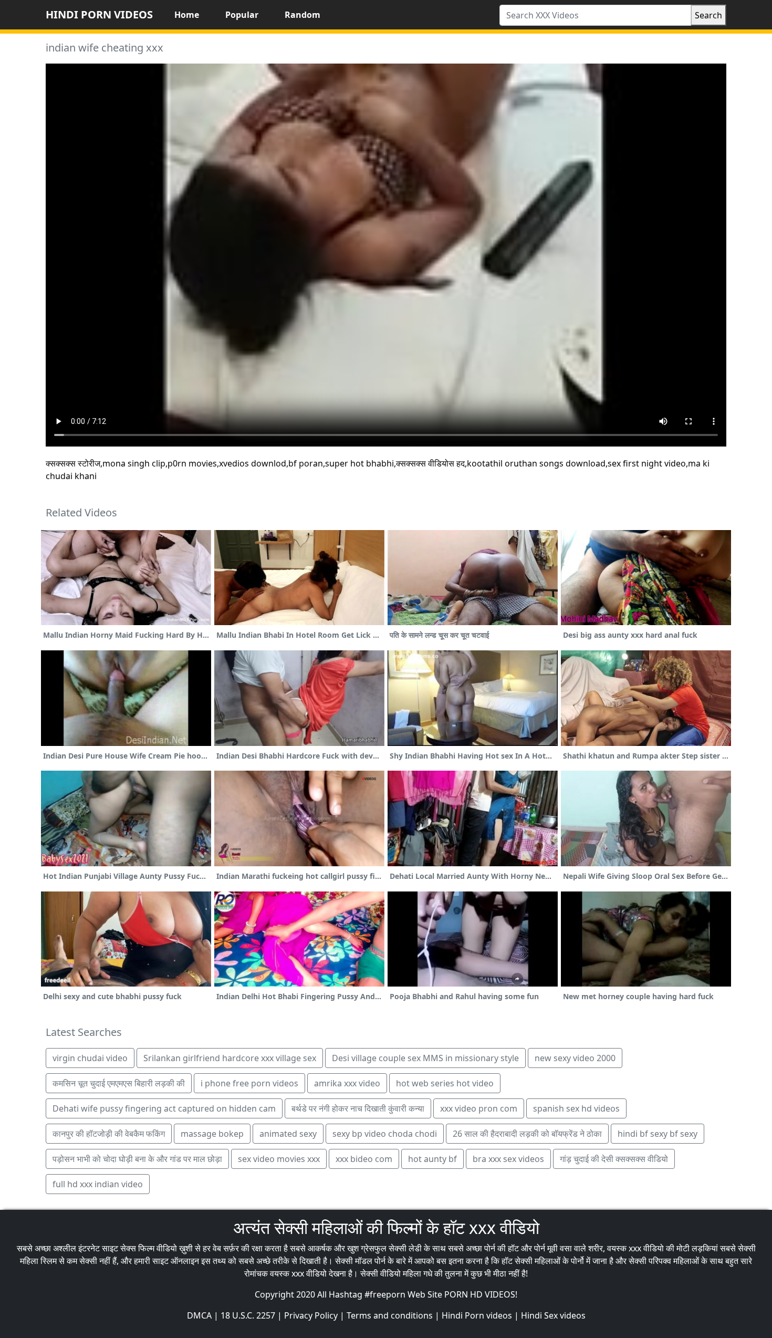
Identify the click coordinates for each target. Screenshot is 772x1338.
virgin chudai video (90, 1058)
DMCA (199, 1315)
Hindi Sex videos (553, 1315)
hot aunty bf (432, 1159)
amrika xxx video (347, 1083)
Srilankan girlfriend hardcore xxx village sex (229, 1058)
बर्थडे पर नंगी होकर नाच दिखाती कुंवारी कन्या (357, 1108)
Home (186, 14)
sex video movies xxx (279, 1159)
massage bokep (212, 1133)
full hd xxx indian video (98, 1184)
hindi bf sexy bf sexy (657, 1133)
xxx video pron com (478, 1108)
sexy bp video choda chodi (384, 1133)
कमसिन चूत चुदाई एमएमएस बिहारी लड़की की (119, 1083)
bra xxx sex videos (508, 1159)
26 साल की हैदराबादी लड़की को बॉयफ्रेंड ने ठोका (527, 1133)
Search (708, 15)
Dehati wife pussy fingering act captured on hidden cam (164, 1108)
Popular (241, 14)
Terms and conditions (390, 1315)
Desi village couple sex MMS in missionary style (425, 1058)
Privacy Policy (311, 1315)
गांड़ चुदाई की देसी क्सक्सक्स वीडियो (614, 1159)
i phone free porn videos (249, 1083)
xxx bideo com (364, 1159)
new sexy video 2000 (575, 1058)
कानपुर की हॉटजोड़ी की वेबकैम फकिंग (109, 1133)
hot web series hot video (445, 1083)
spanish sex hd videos (576, 1108)
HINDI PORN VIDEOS (99, 14)
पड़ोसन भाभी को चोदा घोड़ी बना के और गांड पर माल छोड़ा (137, 1159)
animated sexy (288, 1133)
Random (302, 14)
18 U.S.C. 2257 (248, 1315)
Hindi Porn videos (477, 1315)
